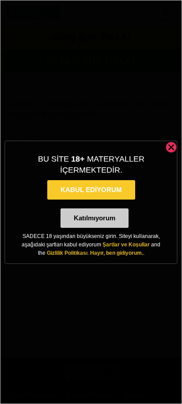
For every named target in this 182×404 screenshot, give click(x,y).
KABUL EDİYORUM (91, 189)
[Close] (171, 147)
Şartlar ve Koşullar (126, 245)
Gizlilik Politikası (67, 253)
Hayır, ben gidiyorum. (116, 253)
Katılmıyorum (94, 218)
